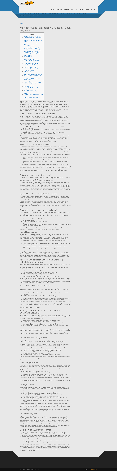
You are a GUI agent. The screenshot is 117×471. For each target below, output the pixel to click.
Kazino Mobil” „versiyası (29, 45)
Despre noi (59, 9)
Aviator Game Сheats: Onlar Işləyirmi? (32, 36)
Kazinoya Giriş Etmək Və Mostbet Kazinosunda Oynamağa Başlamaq (31, 52)
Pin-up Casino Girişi (28, 72)
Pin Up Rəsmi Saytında (28, 58)
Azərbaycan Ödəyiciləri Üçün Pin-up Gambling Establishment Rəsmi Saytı (32, 47)
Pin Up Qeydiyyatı (27, 81)
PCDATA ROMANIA (93, 469)
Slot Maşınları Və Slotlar (29, 85)
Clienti (72, 9)
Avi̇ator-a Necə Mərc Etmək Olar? (31, 39)
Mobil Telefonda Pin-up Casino (30, 67)
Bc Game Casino (27, 71)
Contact (93, 9)
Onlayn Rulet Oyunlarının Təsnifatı (31, 59)
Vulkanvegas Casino (28, 55)
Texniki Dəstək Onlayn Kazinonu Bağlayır (33, 49)
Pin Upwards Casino (28, 56)
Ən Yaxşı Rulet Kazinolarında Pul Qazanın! (33, 74)
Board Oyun (26, 86)
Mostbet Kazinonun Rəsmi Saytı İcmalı (32, 97)
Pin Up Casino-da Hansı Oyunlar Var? (32, 54)
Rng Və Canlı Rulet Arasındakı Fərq (31, 63)
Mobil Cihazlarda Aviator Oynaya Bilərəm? (33, 37)
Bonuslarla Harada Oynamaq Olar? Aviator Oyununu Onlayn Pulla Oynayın (33, 83)
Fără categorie (24, 23)
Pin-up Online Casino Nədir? (30, 90)
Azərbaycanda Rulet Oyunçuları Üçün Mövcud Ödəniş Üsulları (32, 69)
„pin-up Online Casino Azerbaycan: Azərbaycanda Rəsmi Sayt (31, 61)
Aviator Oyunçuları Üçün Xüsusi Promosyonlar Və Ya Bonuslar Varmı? (32, 65)
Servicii (66, 9)
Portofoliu (79, 9)
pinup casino (48, 124)
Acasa (52, 9)
